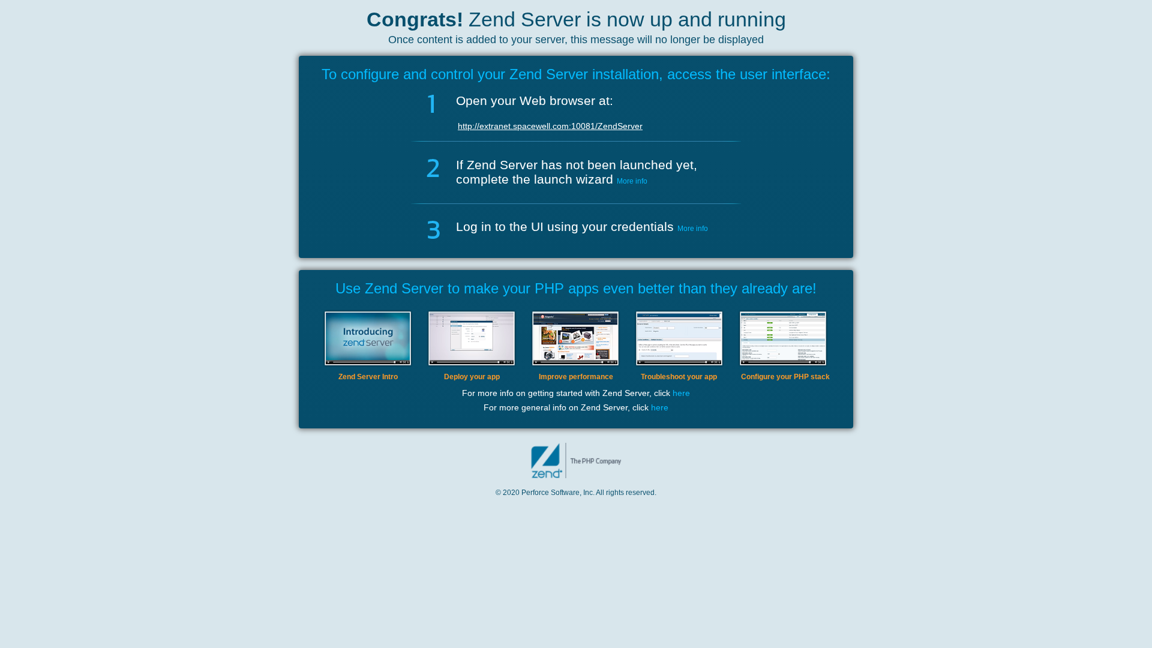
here (681, 393)
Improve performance (576, 377)
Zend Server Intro (368, 377)
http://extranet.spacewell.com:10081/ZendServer (550, 126)
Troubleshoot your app (679, 377)
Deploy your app (472, 377)
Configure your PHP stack (785, 377)
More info (632, 181)
